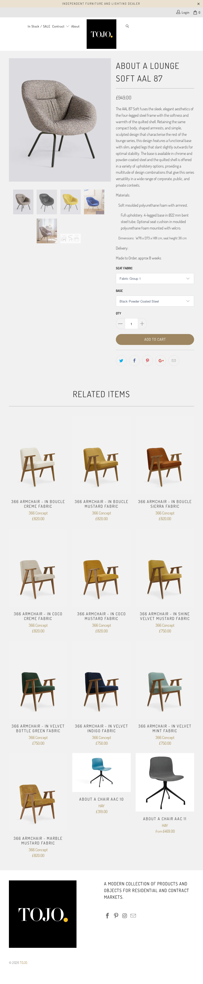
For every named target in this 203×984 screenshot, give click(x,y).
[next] (105, 120)
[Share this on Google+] (160, 360)
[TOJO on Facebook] (107, 916)
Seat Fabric (124, 268)
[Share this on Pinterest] (147, 360)
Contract (59, 26)
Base (119, 291)
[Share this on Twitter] (121, 360)
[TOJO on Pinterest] (116, 916)
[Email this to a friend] (173, 360)
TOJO (23, 962)
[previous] (14, 120)
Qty (118, 313)
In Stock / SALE (39, 26)
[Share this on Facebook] (134, 360)
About (75, 26)
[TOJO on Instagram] (124, 916)
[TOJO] (101, 34)
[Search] (127, 26)
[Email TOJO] (133, 916)
